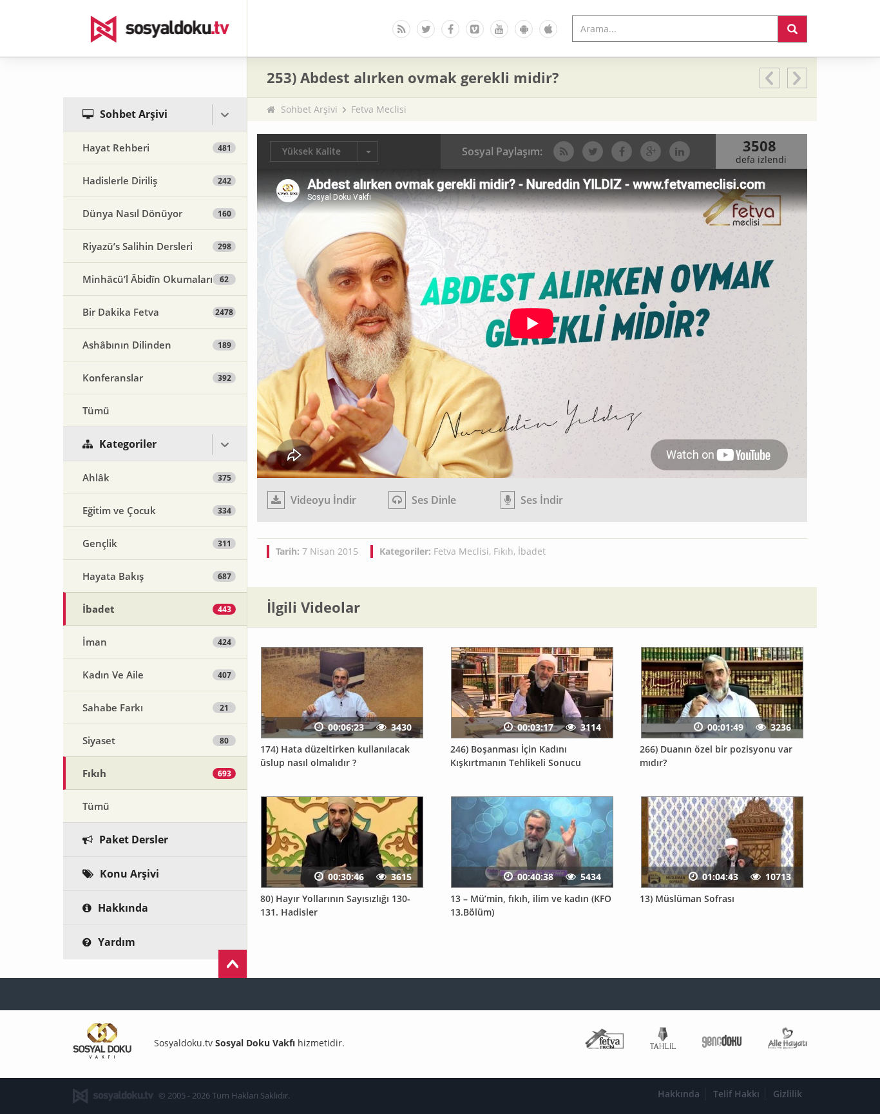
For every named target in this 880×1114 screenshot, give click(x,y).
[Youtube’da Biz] (499, 29)
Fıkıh (503, 551)
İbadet (532, 551)
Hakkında (679, 1094)
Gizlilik (787, 1094)
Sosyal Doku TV (155, 28)
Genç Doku (721, 1041)
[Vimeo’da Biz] (475, 29)
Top (232, 964)
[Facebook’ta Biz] (450, 29)
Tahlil (663, 1041)
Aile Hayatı (787, 1041)
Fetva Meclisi (379, 109)
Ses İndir (540, 500)
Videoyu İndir (322, 500)
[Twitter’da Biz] (426, 29)
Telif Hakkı (736, 1094)
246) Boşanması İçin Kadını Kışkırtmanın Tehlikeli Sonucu (515, 756)
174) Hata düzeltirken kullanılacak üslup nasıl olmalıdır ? (335, 756)
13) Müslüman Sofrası (687, 898)
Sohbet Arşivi (309, 109)
